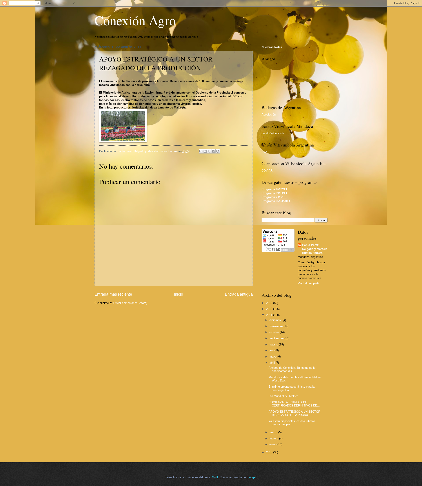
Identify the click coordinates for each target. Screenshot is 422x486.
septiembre (276, 338)
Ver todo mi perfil (308, 283)
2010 (269, 452)
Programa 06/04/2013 (276, 201)
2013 (269, 303)
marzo (273, 432)
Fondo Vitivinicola (273, 133)
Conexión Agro (135, 20)
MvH (215, 477)
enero (273, 444)
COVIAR (267, 170)
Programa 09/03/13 (274, 193)
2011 (269, 315)
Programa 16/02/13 (274, 189)
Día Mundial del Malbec (283, 396)
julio (272, 350)
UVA (264, 152)
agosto (274, 344)
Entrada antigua (239, 294)
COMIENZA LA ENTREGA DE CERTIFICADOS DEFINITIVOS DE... (294, 404)
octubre (274, 332)
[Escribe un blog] (205, 151)
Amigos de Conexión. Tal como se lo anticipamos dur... (292, 369)
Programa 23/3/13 (273, 197)
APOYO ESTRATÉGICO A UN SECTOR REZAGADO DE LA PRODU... (294, 413)
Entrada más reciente (113, 294)
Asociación (269, 114)
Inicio (178, 294)
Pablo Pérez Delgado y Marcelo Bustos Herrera (314, 249)
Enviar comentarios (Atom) (130, 303)
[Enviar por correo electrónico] (201, 151)
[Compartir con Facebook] (213, 151)
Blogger (251, 477)
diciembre (276, 320)
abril (272, 362)
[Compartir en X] (209, 151)
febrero (274, 438)
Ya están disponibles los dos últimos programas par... (292, 422)
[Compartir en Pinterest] (217, 151)
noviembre (276, 326)
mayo (273, 356)
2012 (269, 309)
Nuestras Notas (272, 47)
